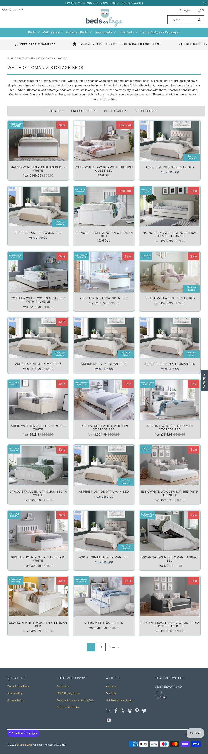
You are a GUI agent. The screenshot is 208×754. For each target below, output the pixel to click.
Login (186, 10)
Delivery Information (68, 707)
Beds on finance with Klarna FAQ (75, 700)
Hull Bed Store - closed (119, 700)
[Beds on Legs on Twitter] (144, 710)
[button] (34, 32)
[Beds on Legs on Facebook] (116, 710)
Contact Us (63, 686)
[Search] (199, 19)
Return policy (14, 693)
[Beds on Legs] (104, 18)
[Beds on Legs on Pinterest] (137, 710)
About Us (111, 686)
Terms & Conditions (18, 686)
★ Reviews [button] (204, 380)
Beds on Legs (24, 744)
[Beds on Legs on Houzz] (123, 710)
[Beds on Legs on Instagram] (130, 710)
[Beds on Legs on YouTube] (109, 720)
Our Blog (111, 693)
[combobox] (185, 19)
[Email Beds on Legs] (109, 710)
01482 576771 (13, 10)
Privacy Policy (15, 700)
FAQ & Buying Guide (68, 693)
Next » (114, 647)
